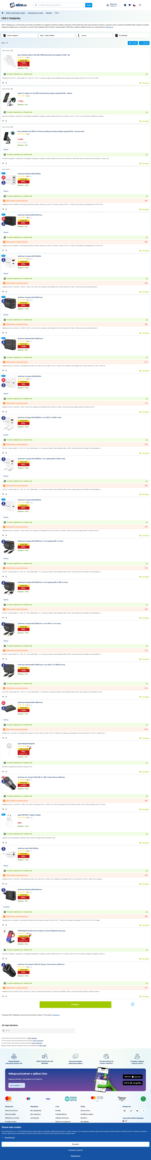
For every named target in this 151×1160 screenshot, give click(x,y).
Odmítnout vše (75, 1156)
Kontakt (58, 1110)
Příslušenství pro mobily (35, 13)
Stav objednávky (35, 1110)
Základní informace (62, 1118)
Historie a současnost (62, 1121)
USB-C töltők (42, 1045)
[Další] (132, 1004)
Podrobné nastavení (75, 1150)
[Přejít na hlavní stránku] (18, 5)
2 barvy (5, 149)
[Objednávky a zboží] (125, 5)
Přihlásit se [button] (113, 6)
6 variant (6, 907)
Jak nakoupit (34, 1118)
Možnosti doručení (11, 1110)
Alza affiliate (85, 1121)
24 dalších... (75, 1005)
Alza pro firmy (85, 1110)
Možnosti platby (10, 1114)
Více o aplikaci (15, 1085)
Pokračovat (109, 27)
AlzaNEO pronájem (87, 1114)
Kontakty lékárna (61, 1114)
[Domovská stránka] (2, 13)
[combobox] (59, 5)
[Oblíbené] (129, 5)
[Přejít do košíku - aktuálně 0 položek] (140, 5)
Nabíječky (49, 13)
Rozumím (75, 1144)
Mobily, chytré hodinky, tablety (15, 13)
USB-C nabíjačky (32, 1038)
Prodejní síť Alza (10, 1121)
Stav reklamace (35, 1114)
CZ (126, 1120)
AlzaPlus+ (84, 1118)
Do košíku (145, 83)
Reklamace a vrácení (12, 1118)
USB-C (57, 13)
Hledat (88, 5)
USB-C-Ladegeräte (38, 1040)
